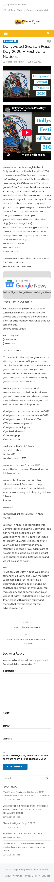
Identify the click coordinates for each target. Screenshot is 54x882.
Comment (9, 670)
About (8, 875)
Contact (45, 875)
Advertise (17, 875)
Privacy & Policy (32, 875)
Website (7, 738)
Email (6, 726)
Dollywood (10, 41)
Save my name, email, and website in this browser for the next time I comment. (25, 757)
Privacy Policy (41, 869)
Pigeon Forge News (15, 62)
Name (6, 713)
